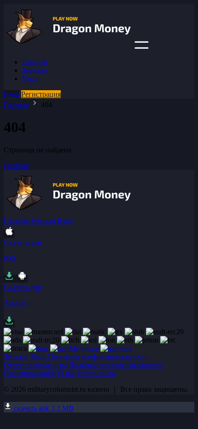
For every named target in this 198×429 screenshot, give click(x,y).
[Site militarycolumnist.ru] (68, 46)
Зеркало (34, 70)
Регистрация (41, 94)
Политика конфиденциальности (98, 356)
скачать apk (43, 408)
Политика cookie (30, 373)
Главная (34, 62)
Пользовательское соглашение (116, 365)
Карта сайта (96, 373)
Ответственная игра (35, 365)
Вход (30, 78)
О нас (67, 373)
